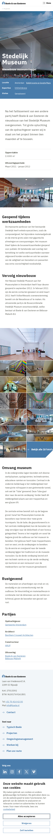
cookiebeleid (9, 809)
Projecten (7, 9)
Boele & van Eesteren (15, 656)
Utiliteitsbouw (21, 88)
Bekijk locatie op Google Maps (38, 83)
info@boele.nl (13, 705)
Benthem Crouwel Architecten (19, 635)
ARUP (8, 645)
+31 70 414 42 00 (14, 701)
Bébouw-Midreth (13, 658)
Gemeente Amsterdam (15, 625)
